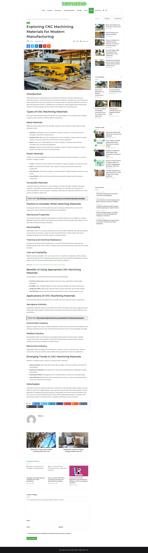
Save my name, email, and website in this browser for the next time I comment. (49, 533)
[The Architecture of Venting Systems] (99, 35)
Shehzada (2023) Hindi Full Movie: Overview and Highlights (113, 134)
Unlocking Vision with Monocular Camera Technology (48, 265)
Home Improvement (69, 10)
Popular (107, 18)
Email (28, 527)
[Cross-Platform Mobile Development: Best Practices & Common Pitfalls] (99, 143)
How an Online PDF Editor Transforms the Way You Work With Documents (56, 479)
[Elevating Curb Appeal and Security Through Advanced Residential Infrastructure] (99, 62)
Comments (118, 18)
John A (40, 416)
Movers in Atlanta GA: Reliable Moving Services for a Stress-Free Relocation (100, 112)
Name (29, 520)
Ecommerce (58, 10)
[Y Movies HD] (74, 4)
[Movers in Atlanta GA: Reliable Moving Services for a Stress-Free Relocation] (99, 42)
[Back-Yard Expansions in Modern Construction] (99, 27)
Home (43, 10)
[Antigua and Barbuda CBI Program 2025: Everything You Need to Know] (99, 153)
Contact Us (98, 10)
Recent (97, 18)
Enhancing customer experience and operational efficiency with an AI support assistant (78, 480)
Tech (91, 10)
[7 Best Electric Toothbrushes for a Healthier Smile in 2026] (115, 103)
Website (61, 527)
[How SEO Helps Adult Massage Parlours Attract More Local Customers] (99, 52)
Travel (85, 10)
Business (49, 10)
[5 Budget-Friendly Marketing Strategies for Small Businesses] (36, 471)
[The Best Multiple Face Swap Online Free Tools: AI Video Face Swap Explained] (99, 173)
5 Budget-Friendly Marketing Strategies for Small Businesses (36, 479)
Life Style (79, 10)
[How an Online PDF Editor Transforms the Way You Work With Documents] (57, 471)
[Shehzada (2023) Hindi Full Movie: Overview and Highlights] (99, 134)
